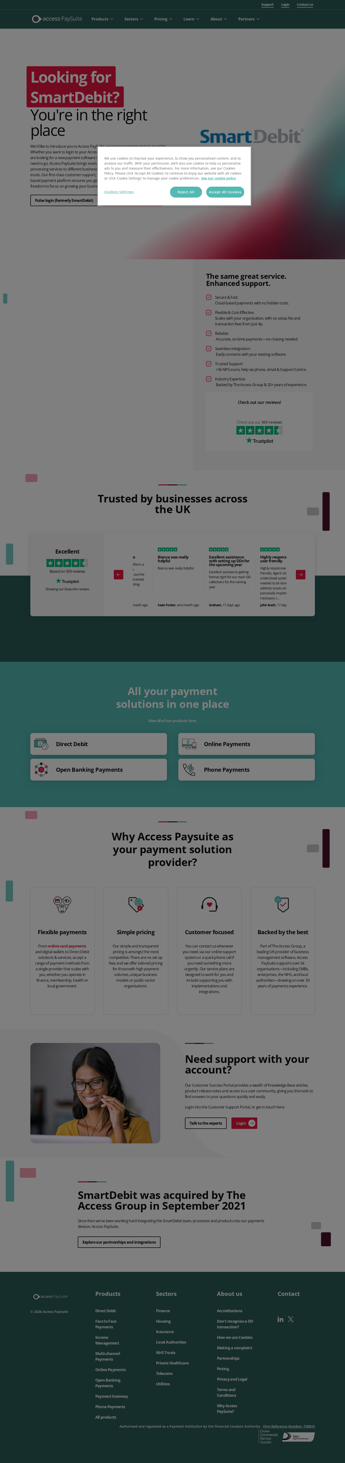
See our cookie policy (218, 178)
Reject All (186, 192)
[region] (174, 176)
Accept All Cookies (225, 192)
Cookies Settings (119, 191)
